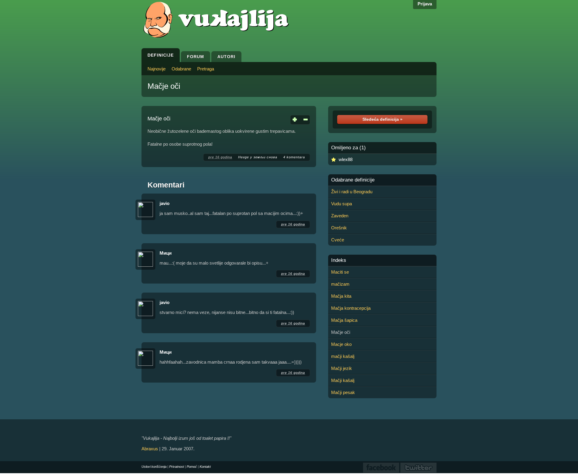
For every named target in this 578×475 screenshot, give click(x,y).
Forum (195, 56)
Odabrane (181, 68)
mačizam (340, 284)
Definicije (161, 55)
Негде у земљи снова (257, 157)
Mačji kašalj (342, 380)
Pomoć (192, 466)
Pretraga (205, 68)
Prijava (425, 3)
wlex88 (346, 159)
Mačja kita (341, 296)
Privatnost (176, 466)
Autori (226, 56)
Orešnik (339, 227)
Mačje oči (164, 86)
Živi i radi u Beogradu (351, 191)
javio (164, 203)
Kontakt (205, 466)
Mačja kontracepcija (351, 308)
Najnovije (157, 68)
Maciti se (340, 272)
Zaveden (339, 215)
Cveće (337, 239)
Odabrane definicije (352, 180)
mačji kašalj (342, 356)
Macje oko (341, 344)
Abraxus (149, 448)
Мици (166, 253)
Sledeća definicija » (382, 119)
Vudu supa (341, 203)
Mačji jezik (341, 368)
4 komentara (294, 157)
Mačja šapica (344, 320)
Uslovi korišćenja (153, 466)
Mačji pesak (343, 392)
